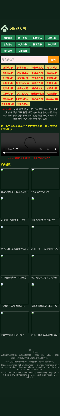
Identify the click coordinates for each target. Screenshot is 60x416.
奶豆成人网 (8, 67)
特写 (25, 112)
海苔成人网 (8, 73)
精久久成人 (52, 67)
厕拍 (20, 115)
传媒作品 (22, 44)
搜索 (53, 60)
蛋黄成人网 (22, 78)
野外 (41, 109)
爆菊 (30, 112)
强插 (30, 118)
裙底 (25, 115)
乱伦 (10, 112)
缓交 (26, 109)
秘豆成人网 (52, 73)
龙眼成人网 (52, 83)
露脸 (20, 112)
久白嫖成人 (22, 73)
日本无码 (52, 38)
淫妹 (15, 118)
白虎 (40, 112)
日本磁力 (22, 51)
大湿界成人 (22, 104)
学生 (36, 109)
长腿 (5, 115)
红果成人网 (52, 78)
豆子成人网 (8, 93)
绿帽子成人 (37, 67)
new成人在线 (52, 99)
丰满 (5, 112)
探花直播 (37, 44)
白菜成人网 (37, 78)
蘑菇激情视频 (37, 93)
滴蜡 (54, 112)
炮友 (35, 112)
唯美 (15, 112)
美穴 (40, 118)
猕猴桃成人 (37, 88)
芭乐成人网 (52, 88)
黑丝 (45, 118)
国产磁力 (8, 51)
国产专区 (22, 38)
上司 (31, 109)
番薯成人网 (8, 83)
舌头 (50, 115)
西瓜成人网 (37, 83)
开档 (20, 118)
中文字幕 (52, 44)
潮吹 (10, 115)
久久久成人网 (8, 104)
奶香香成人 (22, 67)
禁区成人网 (8, 99)
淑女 (45, 112)
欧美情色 (8, 44)
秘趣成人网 (37, 73)
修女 (25, 118)
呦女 (45, 115)
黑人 (51, 109)
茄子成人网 (22, 88)
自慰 (16, 109)
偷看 (50, 112)
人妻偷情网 (52, 93)
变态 (35, 115)
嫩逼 (35, 118)
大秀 (56, 109)
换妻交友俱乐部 (23, 99)
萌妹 (46, 109)
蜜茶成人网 (37, 99)
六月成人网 (22, 93)
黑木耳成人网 (22, 83)
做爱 (21, 109)
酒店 (30, 115)
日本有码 (37, 38)
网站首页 (8, 38)
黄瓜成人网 (8, 88)
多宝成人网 (8, 78)
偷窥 (15, 115)
